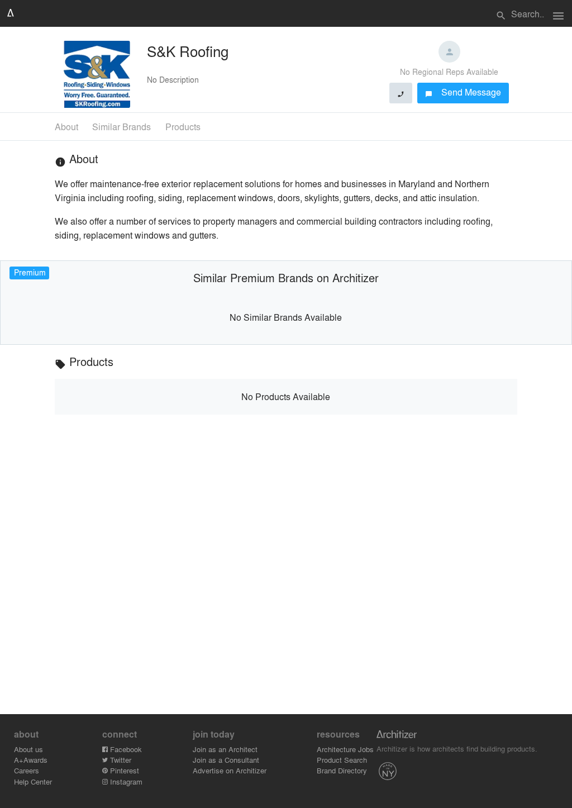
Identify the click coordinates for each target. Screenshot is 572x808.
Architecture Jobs (345, 749)
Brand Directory (342, 770)
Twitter (119, 759)
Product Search (342, 759)
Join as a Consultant (226, 759)
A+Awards (30, 759)
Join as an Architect (225, 749)
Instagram (125, 781)
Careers (26, 770)
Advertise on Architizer (229, 770)
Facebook (125, 749)
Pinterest (123, 770)
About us (28, 749)
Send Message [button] (463, 91)
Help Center (33, 781)
